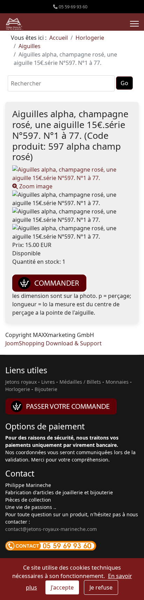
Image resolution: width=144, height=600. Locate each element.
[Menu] (134, 23)
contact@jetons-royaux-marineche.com (51, 529)
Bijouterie (46, 389)
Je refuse (101, 587)
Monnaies (117, 381)
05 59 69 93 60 (73, 7)
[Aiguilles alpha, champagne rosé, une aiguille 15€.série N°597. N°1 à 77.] (72, 198)
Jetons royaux (21, 381)
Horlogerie (17, 389)
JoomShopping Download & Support (53, 343)
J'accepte (62, 587)
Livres (48, 381)
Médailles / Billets (80, 381)
